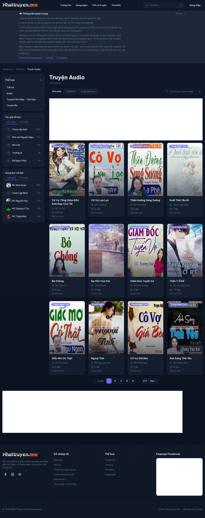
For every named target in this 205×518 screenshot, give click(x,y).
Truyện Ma (110, 460)
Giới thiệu (58, 460)
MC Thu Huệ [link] (101, 204)
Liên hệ (49, 58)
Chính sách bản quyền (30, 58)
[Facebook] (5, 474)
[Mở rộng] (39, 93)
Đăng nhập (195, 5)
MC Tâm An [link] (61, 285)
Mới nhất (56, 91)
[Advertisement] (126, 119)
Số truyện (24, 122)
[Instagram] (13, 474)
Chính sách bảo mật (64, 474)
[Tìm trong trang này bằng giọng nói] (199, 91)
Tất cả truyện (99, 5)
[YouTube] (20, 474)
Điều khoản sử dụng (193, 509)
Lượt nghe (11, 122)
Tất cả (10, 87)
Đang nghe (81, 5)
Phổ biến (71, 91)
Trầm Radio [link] (100, 285)
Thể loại (20, 69)
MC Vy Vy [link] (60, 208)
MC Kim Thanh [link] (141, 285)
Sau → (153, 381)
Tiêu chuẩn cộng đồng (65, 484)
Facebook (62, 58)
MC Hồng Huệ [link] (140, 362)
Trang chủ (65, 5)
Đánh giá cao (88, 91)
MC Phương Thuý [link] (181, 285)
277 (145, 381)
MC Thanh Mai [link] (180, 362)
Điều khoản (59, 479)
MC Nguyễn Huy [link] (102, 362)
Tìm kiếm (116, 5)
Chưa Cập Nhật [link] (181, 204)
